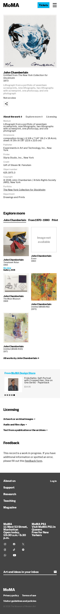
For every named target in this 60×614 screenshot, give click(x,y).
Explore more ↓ (34, 117)
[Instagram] (6, 544)
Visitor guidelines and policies (19, 601)
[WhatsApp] (6, 555)
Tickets (43, 5)
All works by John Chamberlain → (21, 358)
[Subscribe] (55, 572)
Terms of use (29, 595)
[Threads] (6, 549)
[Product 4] (12, 395)
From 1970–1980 (39, 220)
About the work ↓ (12, 117)
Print (55, 220)
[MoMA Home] (11, 5)
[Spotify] (24, 549)
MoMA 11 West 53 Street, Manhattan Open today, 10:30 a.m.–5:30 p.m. (15, 530)
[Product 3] (9, 395)
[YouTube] (15, 555)
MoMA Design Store (23, 373)
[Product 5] (14, 395)
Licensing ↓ (52, 117)
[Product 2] (7, 395)
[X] (24, 544)
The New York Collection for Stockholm (24, 189)
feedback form (33, 460)
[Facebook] (15, 544)
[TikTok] (15, 549)
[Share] (6, 104)
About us (9, 480)
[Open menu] (55, 5)
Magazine (9, 507)
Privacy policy (11, 595)
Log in (53, 481)
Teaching (9, 500)
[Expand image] (30, 41)
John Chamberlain (15, 72)
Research (9, 494)
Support (9, 487)
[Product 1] (5, 395)
